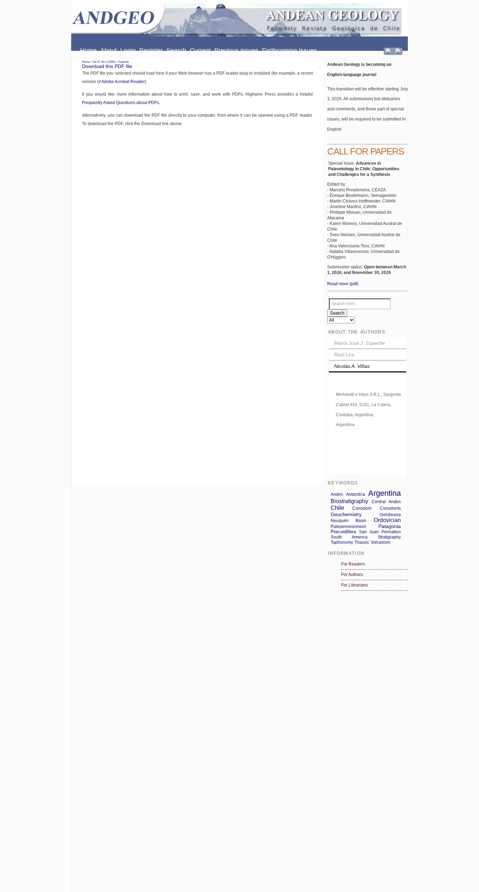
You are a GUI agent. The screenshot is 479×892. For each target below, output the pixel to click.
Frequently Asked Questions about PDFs (120, 102)
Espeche (124, 61)
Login (128, 50)
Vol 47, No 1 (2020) (104, 61)
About (108, 50)
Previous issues (236, 50)
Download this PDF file (107, 66)
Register (151, 50)
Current (200, 50)
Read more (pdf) (342, 283)
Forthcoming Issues (289, 50)
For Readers (353, 564)
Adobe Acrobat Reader (123, 81)
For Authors (352, 574)
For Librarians (354, 585)
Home (88, 50)
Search (176, 50)
